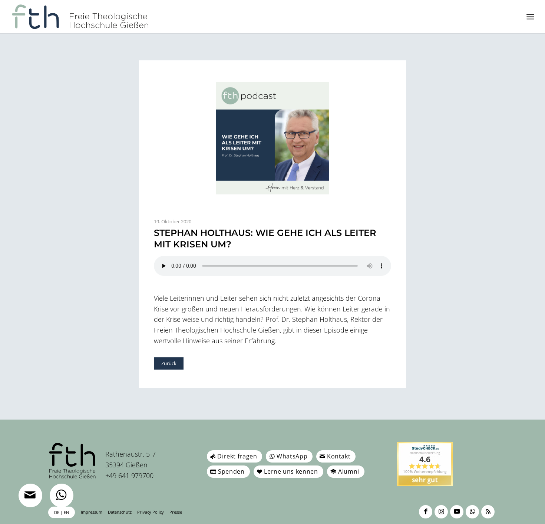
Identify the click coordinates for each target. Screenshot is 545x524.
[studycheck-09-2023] (425, 464)
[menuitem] (530, 17)
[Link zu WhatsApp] (472, 511)
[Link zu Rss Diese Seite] (488, 511)
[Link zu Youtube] (456, 511)
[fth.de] (80, 17)
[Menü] (530, 17)
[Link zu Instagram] (441, 511)
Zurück (168, 363)
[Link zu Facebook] (425, 511)
